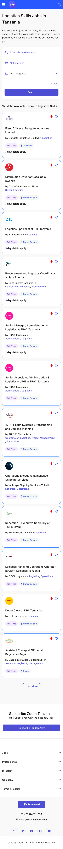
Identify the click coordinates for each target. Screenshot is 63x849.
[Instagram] (14, 831)
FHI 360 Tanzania (18, 434)
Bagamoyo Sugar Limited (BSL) (26, 659)
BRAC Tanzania (17, 335)
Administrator (12, 338)
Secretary (40, 532)
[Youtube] (49, 831)
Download (34, 804)
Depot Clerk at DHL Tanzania (23, 610)
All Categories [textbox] (18, 73)
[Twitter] (23, 831)
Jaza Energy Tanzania (21, 282)
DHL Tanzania (16, 616)
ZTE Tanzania (16, 234)
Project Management (43, 437)
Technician (13, 441)
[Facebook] (40, 831)
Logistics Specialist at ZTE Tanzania (28, 228)
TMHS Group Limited (20, 532)
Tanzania (27, 145)
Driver (8, 189)
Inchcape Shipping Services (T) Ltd (28, 485)
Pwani (26, 671)
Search (31, 92)
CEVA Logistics (17, 576)
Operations (23, 488)
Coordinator (12, 286)
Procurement (39, 286)
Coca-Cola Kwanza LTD (22, 186)
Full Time (11, 145)
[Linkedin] (31, 831)
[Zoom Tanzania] (12, 4)
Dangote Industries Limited (24, 137)
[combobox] (33, 73)
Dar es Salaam (30, 197)
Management (35, 663)
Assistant (10, 663)
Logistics (47, 137)
